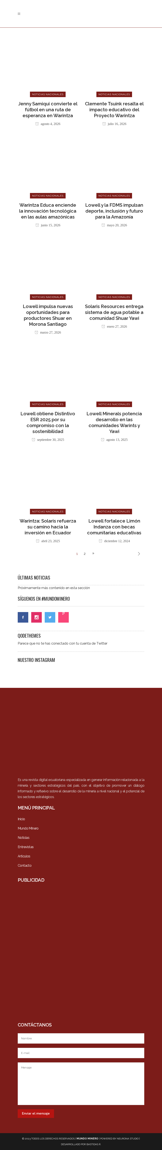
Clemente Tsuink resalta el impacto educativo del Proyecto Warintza (114, 109)
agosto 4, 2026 (50, 124)
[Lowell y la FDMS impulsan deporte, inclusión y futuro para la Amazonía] (114, 166)
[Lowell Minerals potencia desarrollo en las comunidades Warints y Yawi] (114, 374)
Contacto (24, 866)
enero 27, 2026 (116, 326)
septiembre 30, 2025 (50, 439)
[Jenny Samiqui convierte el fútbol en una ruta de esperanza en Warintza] (48, 64)
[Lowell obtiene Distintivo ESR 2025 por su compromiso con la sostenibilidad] (48, 374)
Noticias (23, 838)
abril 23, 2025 (50, 541)
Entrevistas (26, 847)
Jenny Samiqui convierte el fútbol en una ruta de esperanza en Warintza (47, 109)
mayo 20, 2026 (116, 225)
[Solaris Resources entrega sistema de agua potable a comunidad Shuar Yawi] (114, 267)
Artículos (24, 856)
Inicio (21, 819)
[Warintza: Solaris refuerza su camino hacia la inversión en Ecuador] (48, 481)
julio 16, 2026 (116, 124)
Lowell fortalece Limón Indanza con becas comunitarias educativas (114, 526)
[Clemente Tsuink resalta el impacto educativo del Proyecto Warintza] (114, 64)
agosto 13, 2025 (116, 439)
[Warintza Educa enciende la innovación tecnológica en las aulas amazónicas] (48, 166)
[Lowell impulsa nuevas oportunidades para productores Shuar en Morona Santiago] (48, 267)
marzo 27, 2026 (50, 332)
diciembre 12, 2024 (116, 541)
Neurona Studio (128, 1138)
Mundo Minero (28, 828)
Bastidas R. (93, 1144)
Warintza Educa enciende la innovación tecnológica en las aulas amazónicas (47, 211)
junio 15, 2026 (50, 225)
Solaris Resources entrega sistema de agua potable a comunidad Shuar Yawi (114, 312)
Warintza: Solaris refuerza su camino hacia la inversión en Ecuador (48, 526)
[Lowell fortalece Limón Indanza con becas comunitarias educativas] (114, 481)
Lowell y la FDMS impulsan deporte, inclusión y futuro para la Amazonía (114, 211)
